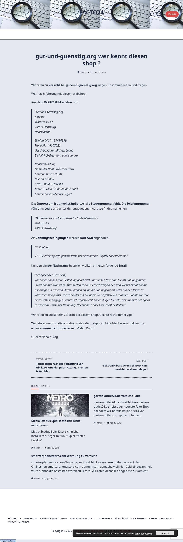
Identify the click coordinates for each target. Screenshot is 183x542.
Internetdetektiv (49, 518)
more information (143, 533)
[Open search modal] (159, 14)
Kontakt (172, 14)
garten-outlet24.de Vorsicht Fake (117, 396)
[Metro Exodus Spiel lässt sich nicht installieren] (60, 405)
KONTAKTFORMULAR (81, 518)
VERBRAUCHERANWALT (161, 518)
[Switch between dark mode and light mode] (151, 14)
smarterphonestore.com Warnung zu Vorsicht (64, 456)
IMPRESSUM (30, 518)
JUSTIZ (63, 518)
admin (83, 72)
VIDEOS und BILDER (18, 522)
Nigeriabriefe (121, 518)
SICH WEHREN (138, 518)
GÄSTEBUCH (14, 518)
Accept (165, 533)
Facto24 (91, 12)
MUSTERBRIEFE (103, 518)
